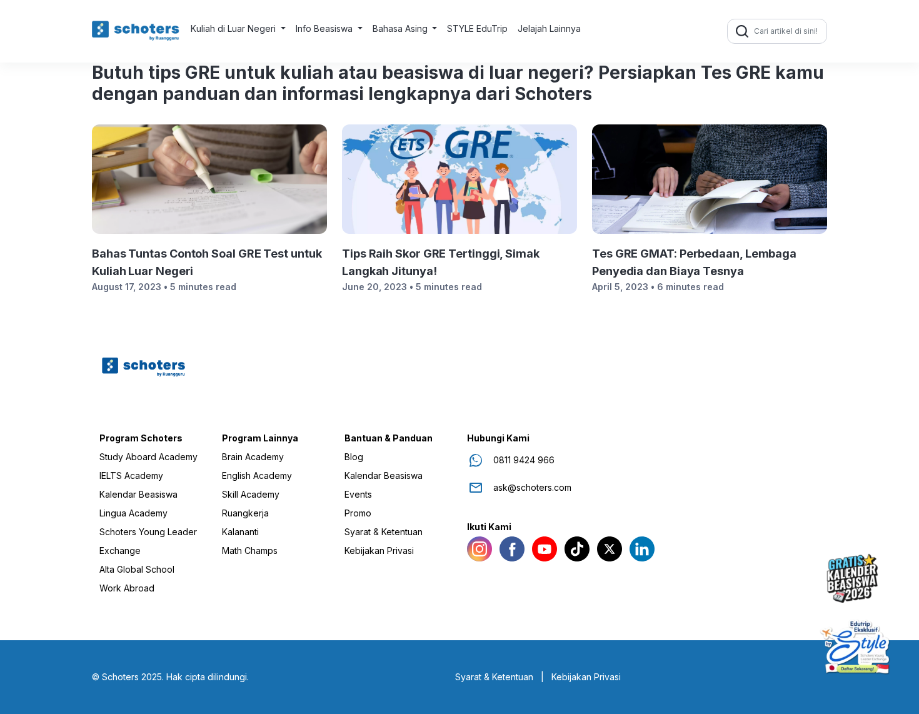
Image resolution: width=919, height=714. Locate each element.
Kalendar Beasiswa (138, 494)
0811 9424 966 (524, 460)
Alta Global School (136, 569)
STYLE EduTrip (477, 28)
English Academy (257, 475)
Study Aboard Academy (148, 457)
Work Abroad (126, 588)
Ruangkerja (245, 513)
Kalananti (240, 532)
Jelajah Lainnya (549, 28)
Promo (357, 513)
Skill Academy (250, 494)
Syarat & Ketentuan (383, 532)
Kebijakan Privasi (379, 550)
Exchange (120, 550)
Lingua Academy (133, 513)
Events (358, 494)
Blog (353, 457)
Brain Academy (253, 457)
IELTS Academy (131, 475)
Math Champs (250, 550)
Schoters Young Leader (148, 532)
